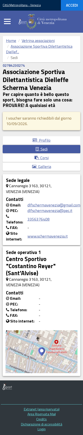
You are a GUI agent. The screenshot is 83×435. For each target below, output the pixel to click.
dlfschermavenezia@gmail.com (53, 205)
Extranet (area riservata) (42, 409)
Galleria (43, 167)
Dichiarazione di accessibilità (41, 424)
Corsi (44, 158)
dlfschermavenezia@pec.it (49, 211)
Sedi (43, 149)
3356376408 (38, 219)
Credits (41, 419)
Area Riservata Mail (41, 414)
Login (41, 429)
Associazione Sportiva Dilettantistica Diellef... (39, 49)
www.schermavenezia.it (47, 236)
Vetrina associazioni (38, 41)
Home (11, 41)
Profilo (43, 140)
